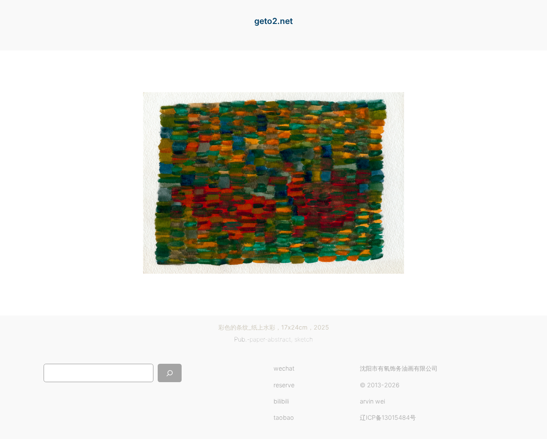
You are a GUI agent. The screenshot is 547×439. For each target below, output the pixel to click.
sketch (303, 339)
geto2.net (273, 21)
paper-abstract (270, 339)
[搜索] (170, 373)
